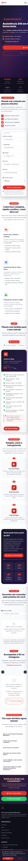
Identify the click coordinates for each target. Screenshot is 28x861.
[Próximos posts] (25, 672)
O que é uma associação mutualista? (10, 741)
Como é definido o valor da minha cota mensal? (12, 760)
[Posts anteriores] (2, 672)
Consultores (4, 835)
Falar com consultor (15, 798)
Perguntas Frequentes (6, 832)
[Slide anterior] (3, 42)
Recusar (20, 858)
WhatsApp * (7, 144)
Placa (5, 169)
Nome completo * (8, 136)
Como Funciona (5, 830)
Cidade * (6, 152)
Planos (2, 827)
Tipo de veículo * (8, 177)
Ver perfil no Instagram (16, 701)
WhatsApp (5, 847)
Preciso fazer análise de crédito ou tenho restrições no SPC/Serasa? (12, 768)
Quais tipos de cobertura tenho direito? (12, 753)
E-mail (5, 161)
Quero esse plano (12, 428)
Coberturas (4, 824)
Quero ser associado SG (15, 555)
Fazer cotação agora (15, 793)
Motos (22, 345)
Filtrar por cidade (7, 610)
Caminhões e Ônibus (11, 345)
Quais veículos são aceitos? (11, 747)
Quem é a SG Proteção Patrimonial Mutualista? (13, 734)
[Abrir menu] (25, 2)
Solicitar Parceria (5, 837)
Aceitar (8, 858)
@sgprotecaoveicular (15, 665)
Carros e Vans (15, 341)
